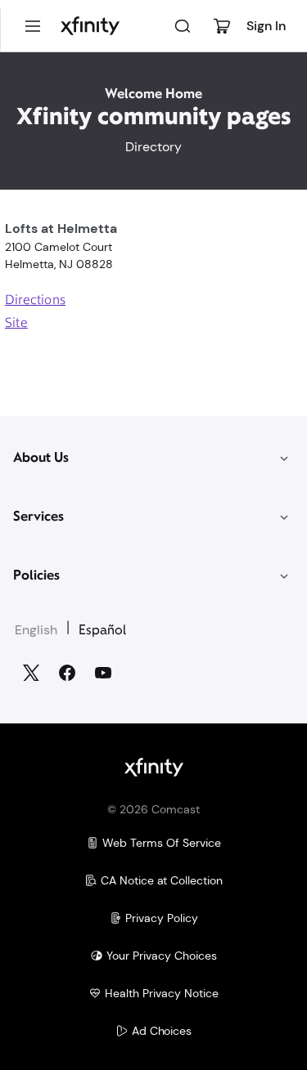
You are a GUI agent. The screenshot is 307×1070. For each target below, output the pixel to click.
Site (16, 323)
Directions (35, 300)
